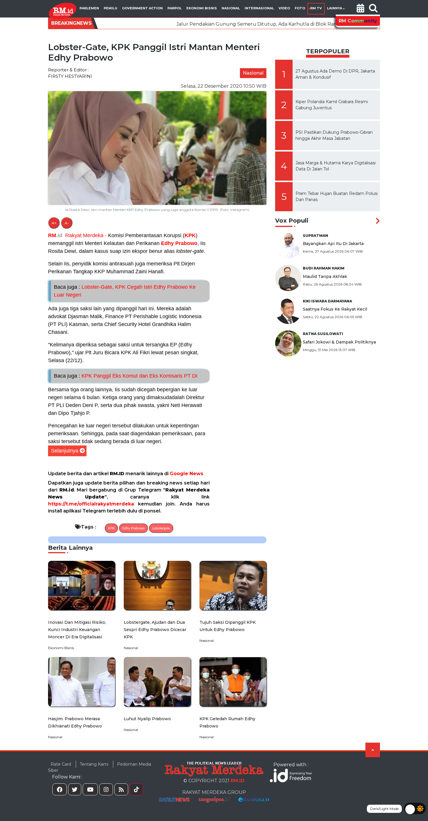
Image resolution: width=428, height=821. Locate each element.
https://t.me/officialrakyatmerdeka (91, 504)
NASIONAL (231, 8)
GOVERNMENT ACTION (142, 8)
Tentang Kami (94, 764)
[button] (360, 8)
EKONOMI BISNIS (201, 8)
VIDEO (284, 8)
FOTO (300, 8)
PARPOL (174, 8)
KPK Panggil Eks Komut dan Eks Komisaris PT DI (125, 376)
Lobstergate (161, 528)
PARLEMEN (89, 8)
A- (67, 223)
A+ (54, 223)
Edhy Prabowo (179, 243)
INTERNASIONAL (259, 8)
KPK (190, 235)
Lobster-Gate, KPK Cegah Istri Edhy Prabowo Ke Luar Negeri (125, 291)
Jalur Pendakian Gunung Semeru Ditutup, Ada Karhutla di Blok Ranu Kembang (233, 24)
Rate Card (61, 764)
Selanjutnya (64, 451)
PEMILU (110, 8)
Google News (186, 473)
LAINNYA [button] (334, 8)
